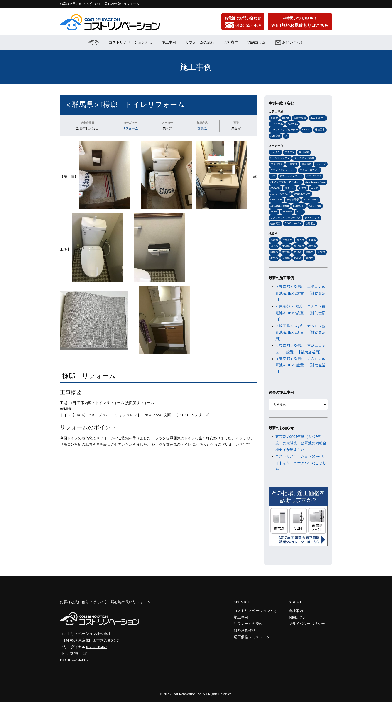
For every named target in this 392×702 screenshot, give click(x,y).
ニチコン (290, 152)
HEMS (285, 117)
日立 (272, 176)
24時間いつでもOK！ (300, 22)
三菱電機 (292, 163)
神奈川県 (287, 239)
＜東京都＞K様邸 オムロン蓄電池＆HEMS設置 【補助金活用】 (300, 365)
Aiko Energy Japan (315, 181)
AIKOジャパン (293, 223)
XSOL (299, 211)
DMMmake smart (279, 205)
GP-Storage (315, 205)
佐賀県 (321, 251)
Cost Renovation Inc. (187, 694)
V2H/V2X (292, 123)
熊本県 (300, 239)
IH (286, 135)
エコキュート (317, 117)
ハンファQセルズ (280, 193)
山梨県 (274, 251)
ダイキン (290, 187)
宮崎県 (309, 251)
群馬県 (202, 128)
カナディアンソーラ (291, 176)
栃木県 (286, 251)
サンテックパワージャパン (285, 217)
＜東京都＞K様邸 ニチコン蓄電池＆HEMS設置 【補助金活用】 (300, 293)
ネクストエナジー (310, 169)
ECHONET (299, 205)
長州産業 (304, 152)
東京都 (274, 239)
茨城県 (312, 239)
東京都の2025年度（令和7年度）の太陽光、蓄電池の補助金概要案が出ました (300, 443)
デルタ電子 (293, 199)
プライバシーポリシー (307, 624)
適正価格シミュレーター (254, 637)
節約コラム (256, 42)
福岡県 (274, 245)
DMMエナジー (302, 193)
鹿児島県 (299, 245)
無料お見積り (244, 630)
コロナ (314, 187)
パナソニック (313, 176)
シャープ (321, 163)
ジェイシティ (312, 217)
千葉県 (286, 245)
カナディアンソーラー (282, 169)
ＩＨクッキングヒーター (284, 129)
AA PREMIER (310, 199)
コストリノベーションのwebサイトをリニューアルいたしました (300, 462)
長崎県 (286, 257)
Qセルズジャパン (280, 158)
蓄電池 (274, 117)
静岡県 (309, 257)
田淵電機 (306, 163)
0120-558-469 (96, 647)
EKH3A (306, 129)
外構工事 (320, 129)
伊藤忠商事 (276, 163)
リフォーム (130, 128)
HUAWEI (275, 187)
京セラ (302, 187)
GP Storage (276, 199)
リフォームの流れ (199, 42)
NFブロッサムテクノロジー (285, 181)
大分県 (297, 251)
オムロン (275, 152)
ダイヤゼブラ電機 (304, 158)
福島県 (297, 257)
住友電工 (275, 223)
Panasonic (287, 211)
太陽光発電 (300, 117)
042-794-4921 (78, 653)
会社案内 (231, 42)
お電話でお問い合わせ (243, 22)
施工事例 (169, 42)
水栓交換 (275, 135)
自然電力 (310, 223)
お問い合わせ (293, 42)
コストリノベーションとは (130, 42)
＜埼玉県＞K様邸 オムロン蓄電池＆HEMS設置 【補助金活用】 (300, 332)
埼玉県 (312, 245)
